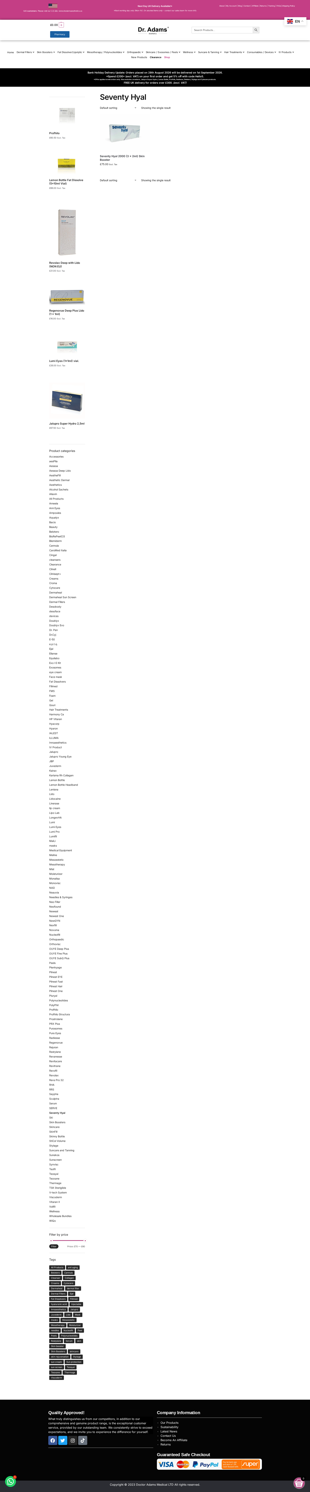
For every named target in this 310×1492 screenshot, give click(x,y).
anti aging (73, 1267)
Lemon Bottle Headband (63, 784)
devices (53, 616)
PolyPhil (53, 1005)
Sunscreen (55, 1159)
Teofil (52, 1169)
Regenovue (56, 1042)
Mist (51, 869)
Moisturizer (55, 873)
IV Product (55, 747)
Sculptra (54, 1098)
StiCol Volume (57, 1140)
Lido (51, 794)
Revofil (53, 1070)
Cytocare (54, 587)
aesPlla (53, 461)
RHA (51, 1084)
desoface (54, 611)
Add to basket (125, 171)
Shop (167, 57)
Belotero (54, 531)
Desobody (55, 606)
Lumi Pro (54, 831)
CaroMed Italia (58, 550)
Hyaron (53, 728)
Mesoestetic (56, 859)
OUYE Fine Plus (58, 953)
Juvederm (55, 765)
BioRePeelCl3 (57, 536)
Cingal (53, 555)
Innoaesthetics (57, 742)
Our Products (169, 1422)
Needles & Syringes (60, 897)
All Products (56, 498)
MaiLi (52, 840)
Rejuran (53, 1047)
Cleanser (55, 1278)
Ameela (53, 503)
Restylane (55, 1051)
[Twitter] (62, 1440)
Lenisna (53, 789)
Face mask (55, 676)
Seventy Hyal (57, 1112)
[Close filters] (86, 95)
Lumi (52, 822)
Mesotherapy (57, 864)
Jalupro (53, 751)
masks (53, 845)
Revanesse (55, 1056)
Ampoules (55, 512)
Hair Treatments (233, 52)
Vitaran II (54, 1201)
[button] (82, 25)
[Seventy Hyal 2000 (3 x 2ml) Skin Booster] (125, 133)
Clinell (52, 569)
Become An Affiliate (174, 1440)
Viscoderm (55, 1197)
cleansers (54, 559)
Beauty (53, 526)
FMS (52, 691)
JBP (51, 761)
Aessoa (53, 465)
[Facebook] (52, 1440)
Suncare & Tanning (208, 52)
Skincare (54, 1126)
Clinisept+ (55, 573)
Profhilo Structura (59, 1014)
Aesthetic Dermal (59, 480)
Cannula (54, 545)
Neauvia (54, 892)
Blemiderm (55, 540)
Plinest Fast (56, 981)
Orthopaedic (134, 52)
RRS (51, 1089)
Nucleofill (54, 934)
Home (10, 52)
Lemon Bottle (57, 780)
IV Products (285, 52)
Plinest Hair (55, 986)
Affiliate (255, 6)
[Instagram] (72, 1440)
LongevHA (55, 817)
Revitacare (55, 1061)
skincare (74, 1351)
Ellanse (53, 653)
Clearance (155, 57)
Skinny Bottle (57, 1136)
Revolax (54, 1075)
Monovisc (55, 883)
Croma (53, 583)
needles (55, 1330)
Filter (53, 1246)
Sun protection (73, 1362)
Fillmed (53, 686)
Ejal (51, 648)
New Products (139, 57)
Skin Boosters (44, 52)
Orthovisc (55, 944)
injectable (76, 1304)
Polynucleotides (58, 1000)
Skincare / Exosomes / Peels (162, 52)
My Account (231, 6)
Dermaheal (55, 592)
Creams (53, 578)
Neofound (55, 906)
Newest (53, 911)
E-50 (52, 639)
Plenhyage (55, 967)
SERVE (53, 1108)
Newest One (56, 916)
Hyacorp (54, 723)
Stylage (53, 1145)
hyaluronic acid (59, 1304)
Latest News (169, 1431)
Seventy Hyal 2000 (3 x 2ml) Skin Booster (122, 157)
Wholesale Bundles (60, 1216)
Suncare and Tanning (61, 1150)
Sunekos (54, 1155)
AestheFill (55, 475)
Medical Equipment (60, 850)
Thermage (55, 1183)
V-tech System (58, 1192)
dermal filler (73, 1288)
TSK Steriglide (57, 1187)
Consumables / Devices (260, 52)
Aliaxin (53, 494)
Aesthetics (55, 484)
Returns (166, 1444)
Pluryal (53, 995)
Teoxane (54, 1178)
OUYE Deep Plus (59, 948)
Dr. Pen (53, 629)
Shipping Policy (288, 6)
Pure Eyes (55, 1033)
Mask (78, 1314)
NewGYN (54, 920)
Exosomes (55, 667)
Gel (51, 700)
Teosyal (53, 1173)
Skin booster (57, 1346)
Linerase (54, 803)
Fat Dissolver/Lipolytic (70, 52)
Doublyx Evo (56, 625)
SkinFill (53, 1131)
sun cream (56, 1362)
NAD (52, 887)
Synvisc (53, 1164)
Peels (52, 962)
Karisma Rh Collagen (61, 775)
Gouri (52, 705)
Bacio (52, 522)
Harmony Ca (56, 714)
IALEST (53, 733)
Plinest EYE (55, 976)
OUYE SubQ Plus (59, 958)
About (221, 6)
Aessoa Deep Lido (60, 470)
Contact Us (168, 1436)
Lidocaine (55, 798)
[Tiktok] (82, 1440)
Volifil (52, 1206)
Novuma (54, 929)
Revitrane (54, 1065)
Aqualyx (54, 517)
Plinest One (56, 990)
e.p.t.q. (53, 644)
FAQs (279, 6)
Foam (52, 695)
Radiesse (54, 1037)
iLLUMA (54, 737)
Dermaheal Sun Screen (62, 597)
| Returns (263, 6)
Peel (80, 1330)
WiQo (52, 1220)
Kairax (53, 770)
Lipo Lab (54, 812)
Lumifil (53, 836)
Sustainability (169, 1427)
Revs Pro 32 (56, 1080)
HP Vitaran (55, 719)
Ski (51, 1117)
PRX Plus (54, 1023)
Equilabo (54, 658)
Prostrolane (56, 1019)
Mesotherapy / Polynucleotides (104, 52)
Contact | (247, 6)
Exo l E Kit (55, 662)
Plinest (53, 972)
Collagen (69, 1278)
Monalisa (54, 878)
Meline (53, 855)
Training (271, 6)
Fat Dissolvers (57, 681)
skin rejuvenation (60, 1356)
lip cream (54, 808)
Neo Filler (54, 901)
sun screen (56, 1367)
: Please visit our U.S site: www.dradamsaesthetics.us (53, 11)
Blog (240, 6)
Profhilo (53, 1009)
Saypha (53, 1094)
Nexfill (53, 925)
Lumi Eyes (55, 826)
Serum (53, 1103)
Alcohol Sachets (58, 489)
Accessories (56, 456)
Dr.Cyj (52, 634)
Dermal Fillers (24, 52)
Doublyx (54, 620)
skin (79, 1341)
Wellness (188, 52)
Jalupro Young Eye (60, 756)
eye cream (55, 672)
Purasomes (55, 1028)
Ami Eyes (54, 508)
